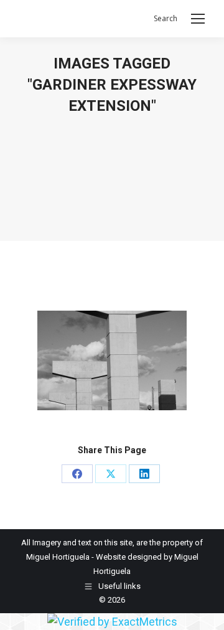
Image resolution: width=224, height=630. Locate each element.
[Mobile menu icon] (198, 19)
